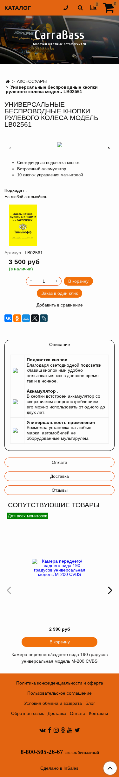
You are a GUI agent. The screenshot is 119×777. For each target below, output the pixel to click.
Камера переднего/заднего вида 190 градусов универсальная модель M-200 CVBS (59, 658)
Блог (90, 703)
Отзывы (60, 490)
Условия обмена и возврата (53, 703)
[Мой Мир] (26, 318)
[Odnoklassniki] (63, 730)
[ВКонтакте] (8, 318)
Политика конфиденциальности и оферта (59, 682)
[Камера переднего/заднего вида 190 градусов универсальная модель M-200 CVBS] (59, 567)
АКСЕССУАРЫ (32, 81)
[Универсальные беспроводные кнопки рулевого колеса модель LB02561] (59, 144)
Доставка (59, 476)
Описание (59, 344)
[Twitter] (77, 730)
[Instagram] (56, 730)
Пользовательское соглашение (59, 693)
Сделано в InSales (59, 768)
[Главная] (8, 81)
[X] (35, 318)
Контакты (98, 713)
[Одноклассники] (17, 318)
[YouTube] (69, 730)
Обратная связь (27, 713)
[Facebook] (49, 730)
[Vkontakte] (42, 730)
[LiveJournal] (44, 318)
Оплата (59, 462)
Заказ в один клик (59, 293)
